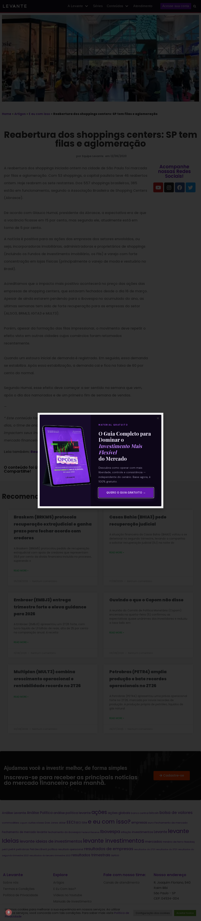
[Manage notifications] (8, 912)
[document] (100, 460)
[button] (157, 418)
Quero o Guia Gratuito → (126, 492)
